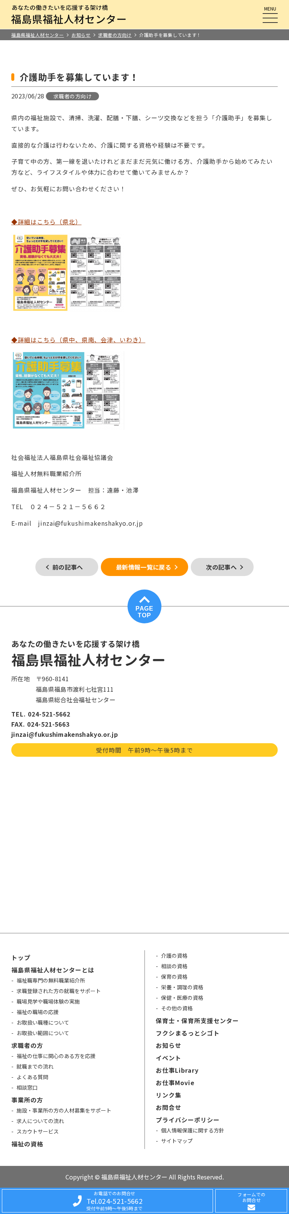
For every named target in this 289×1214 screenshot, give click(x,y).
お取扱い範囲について (43, 1033)
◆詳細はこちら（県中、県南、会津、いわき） (78, 339)
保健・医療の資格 (182, 997)
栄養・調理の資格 (182, 987)
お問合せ (168, 1107)
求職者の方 (27, 1045)
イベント (168, 1057)
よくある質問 (32, 1077)
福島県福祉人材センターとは (52, 969)
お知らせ (168, 1045)
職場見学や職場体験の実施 (48, 1001)
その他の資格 (177, 1008)
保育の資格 (174, 976)
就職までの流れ (35, 1066)
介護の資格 (174, 955)
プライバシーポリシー (188, 1119)
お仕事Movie (175, 1082)
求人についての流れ (40, 1121)
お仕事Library (177, 1070)
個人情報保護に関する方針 (192, 1130)
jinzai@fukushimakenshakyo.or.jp (64, 734)
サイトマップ (177, 1140)
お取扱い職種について (43, 1022)
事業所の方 (27, 1099)
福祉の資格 (27, 1143)
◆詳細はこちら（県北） (46, 221)
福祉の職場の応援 (38, 1012)
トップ (20, 957)
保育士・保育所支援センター (197, 1020)
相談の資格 (174, 966)
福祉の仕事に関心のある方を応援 (56, 1056)
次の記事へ (221, 566)
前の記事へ (67, 566)
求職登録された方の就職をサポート (59, 991)
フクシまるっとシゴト (188, 1032)
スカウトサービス (38, 1131)
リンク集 (168, 1094)
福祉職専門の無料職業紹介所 (51, 980)
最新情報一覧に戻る (143, 566)
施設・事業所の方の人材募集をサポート (64, 1110)
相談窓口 (27, 1087)
